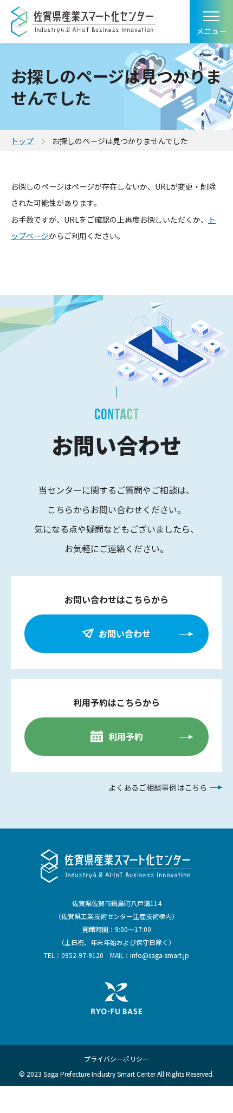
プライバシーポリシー (116, 1058)
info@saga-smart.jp (159, 955)
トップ (22, 140)
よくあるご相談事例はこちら (157, 787)
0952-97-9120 (82, 955)
